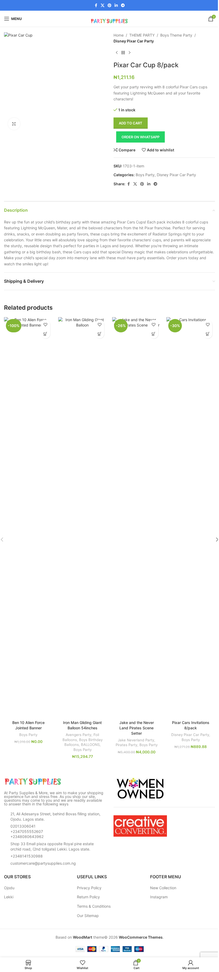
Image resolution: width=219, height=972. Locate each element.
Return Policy (88, 897)
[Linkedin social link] (116, 5)
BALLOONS (90, 744)
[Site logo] (109, 18)
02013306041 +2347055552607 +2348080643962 (27, 831)
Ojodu (9, 888)
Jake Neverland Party (136, 740)
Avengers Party (78, 735)
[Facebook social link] (96, 5)
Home (119, 35)
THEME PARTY (142, 35)
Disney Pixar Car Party (134, 41)
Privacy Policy (89, 888)
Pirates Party (126, 745)
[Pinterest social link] (109, 5)
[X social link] (102, 5)
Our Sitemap (88, 915)
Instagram (159, 897)
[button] (45, 334)
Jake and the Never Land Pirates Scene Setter (136, 727)
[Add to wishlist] (45, 324)
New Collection (163, 888)
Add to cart (130, 123)
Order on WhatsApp (140, 137)
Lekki (8, 897)
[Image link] (33, 781)
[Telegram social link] (122, 5)
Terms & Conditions (94, 906)
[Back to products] (123, 53)
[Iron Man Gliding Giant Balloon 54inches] (82, 517)
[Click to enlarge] (14, 124)
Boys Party (145, 174)
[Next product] (129, 53)
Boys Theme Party (176, 35)
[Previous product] (117, 53)
